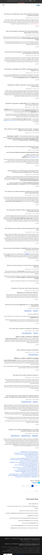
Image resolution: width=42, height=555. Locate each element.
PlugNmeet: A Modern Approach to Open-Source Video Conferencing (23, 85)
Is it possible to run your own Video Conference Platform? (26, 453)
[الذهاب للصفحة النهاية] (23, 486)
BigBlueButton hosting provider (10, 120)
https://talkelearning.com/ (30, 157)
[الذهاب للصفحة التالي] (25, 486)
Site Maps (38, 541)
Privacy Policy (33, 541)
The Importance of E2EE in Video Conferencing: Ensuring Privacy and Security (22, 210)
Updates (35, 483)
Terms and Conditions (26, 541)
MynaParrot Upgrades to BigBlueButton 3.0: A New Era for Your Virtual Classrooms (22, 104)
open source (35, 401)
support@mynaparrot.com (14, 0)
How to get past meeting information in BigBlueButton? (26, 470)
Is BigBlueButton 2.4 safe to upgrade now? (29, 451)
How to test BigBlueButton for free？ (30, 466)
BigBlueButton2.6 (28, 310)
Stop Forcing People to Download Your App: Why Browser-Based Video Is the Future (22, 31)
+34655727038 (27, 0)
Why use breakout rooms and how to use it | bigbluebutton (25, 467)
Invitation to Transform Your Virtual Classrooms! (25, 288)
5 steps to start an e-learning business (30, 472)
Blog (35, 17)
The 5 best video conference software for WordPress (24, 328)
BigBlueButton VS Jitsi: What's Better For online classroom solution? (24, 462)
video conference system (26, 333)
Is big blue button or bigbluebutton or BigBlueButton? (26, 476)
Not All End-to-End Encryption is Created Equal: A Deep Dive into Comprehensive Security (22, 52)
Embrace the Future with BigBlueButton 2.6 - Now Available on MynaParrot (22, 305)
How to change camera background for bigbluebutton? (26, 465)
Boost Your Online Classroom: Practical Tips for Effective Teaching (23, 266)
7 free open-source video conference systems (26, 375)
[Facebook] (34, 0)
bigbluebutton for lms (15, 435)
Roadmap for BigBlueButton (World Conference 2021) (27, 471)
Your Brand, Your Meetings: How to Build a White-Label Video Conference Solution (21, 14)
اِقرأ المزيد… (37, 25)
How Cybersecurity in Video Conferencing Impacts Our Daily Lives (22, 229)
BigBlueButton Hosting (26, 435)
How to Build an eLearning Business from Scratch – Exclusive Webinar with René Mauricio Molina (21, 129)
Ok (40, 552)
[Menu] (3, 5)
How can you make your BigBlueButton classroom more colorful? (24, 458)
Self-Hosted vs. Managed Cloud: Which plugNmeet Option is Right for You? (21, 69)
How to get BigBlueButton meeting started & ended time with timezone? (23, 475)
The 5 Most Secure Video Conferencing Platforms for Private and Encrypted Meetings (22, 192)
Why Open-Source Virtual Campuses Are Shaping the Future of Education (22, 147)
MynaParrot (35, 310)
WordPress (36, 333)
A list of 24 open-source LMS (32, 457)
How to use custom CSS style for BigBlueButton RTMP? (26, 454)
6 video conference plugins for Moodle (28, 350)
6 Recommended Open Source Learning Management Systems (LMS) (23, 474)
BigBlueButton (35, 435)
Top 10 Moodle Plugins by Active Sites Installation (27, 468)
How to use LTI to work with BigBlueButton (29, 461)
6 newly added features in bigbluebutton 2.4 (28, 463)
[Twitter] (32, 0)
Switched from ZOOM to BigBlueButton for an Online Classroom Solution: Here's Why (24, 430)
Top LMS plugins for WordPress (31, 455)
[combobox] (31, 491)
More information (21, 554)
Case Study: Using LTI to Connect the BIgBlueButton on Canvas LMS (24, 459)
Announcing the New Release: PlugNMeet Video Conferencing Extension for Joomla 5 (21, 248)
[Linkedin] (30, 0)
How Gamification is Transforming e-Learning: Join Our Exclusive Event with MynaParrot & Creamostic (23, 171)
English (5, 554)
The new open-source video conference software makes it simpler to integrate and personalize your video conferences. (21, 396)
